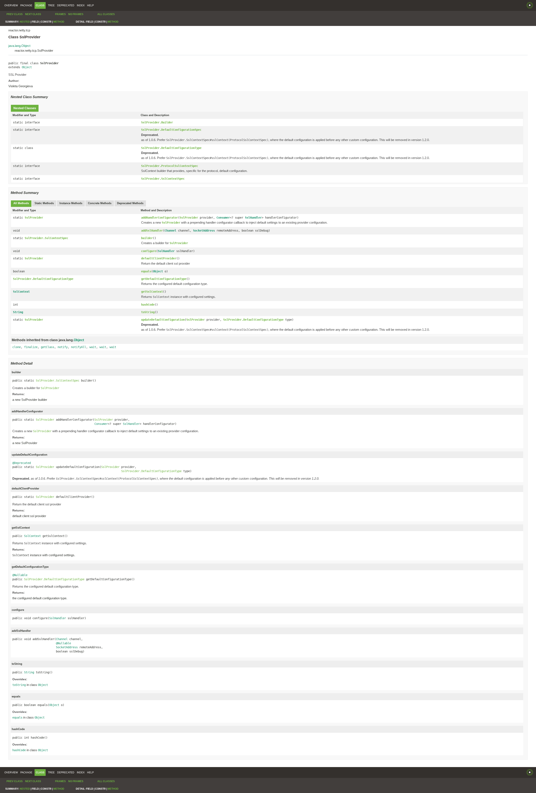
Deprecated (65, 5)
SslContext (21, 291)
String (18, 312)
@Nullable (19, 575)
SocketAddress (204, 230)
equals (146, 271)
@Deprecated (21, 463)
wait (92, 347)
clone (16, 347)
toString (148, 312)
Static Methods (44, 203)
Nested (25, 21)
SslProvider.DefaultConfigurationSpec (171, 129)
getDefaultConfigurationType (163, 279)
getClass (47, 347)
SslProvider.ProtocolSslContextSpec (169, 166)
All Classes (106, 14)
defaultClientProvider (158, 258)
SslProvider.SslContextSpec (163, 178)
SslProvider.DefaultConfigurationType (171, 148)
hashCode (148, 304)
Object (27, 67)
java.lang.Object (19, 45)
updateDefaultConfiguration (163, 319)
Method (58, 21)
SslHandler (253, 217)
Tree (51, 5)
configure (148, 251)
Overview (11, 5)
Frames (60, 14)
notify (63, 347)
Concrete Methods (99, 203)
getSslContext (152, 291)
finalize (30, 347)
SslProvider (34, 217)
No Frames (75, 14)
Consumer (223, 217)
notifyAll (78, 347)
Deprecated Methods (130, 203)
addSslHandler (152, 230)
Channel (170, 230)
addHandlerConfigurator (159, 217)
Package (26, 5)
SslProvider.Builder (157, 122)
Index (81, 5)
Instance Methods (70, 203)
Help (90, 5)
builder (147, 238)
